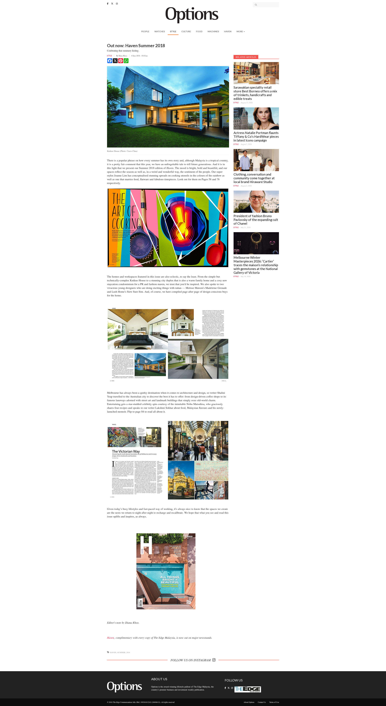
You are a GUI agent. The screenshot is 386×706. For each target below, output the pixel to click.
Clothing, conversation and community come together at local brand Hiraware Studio (254, 178)
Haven (227, 31)
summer (121, 652)
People (145, 31)
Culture (186, 31)
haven (113, 652)
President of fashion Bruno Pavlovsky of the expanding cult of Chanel (256, 219)
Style (173, 31)
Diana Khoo (123, 56)
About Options (249, 702)
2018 (128, 652)
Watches (159, 31)
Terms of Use (274, 702)
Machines (213, 31)
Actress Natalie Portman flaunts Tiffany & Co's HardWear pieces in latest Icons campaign (256, 136)
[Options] (193, 15)
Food (199, 31)
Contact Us (262, 702)
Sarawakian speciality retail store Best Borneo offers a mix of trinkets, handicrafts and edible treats (255, 92)
